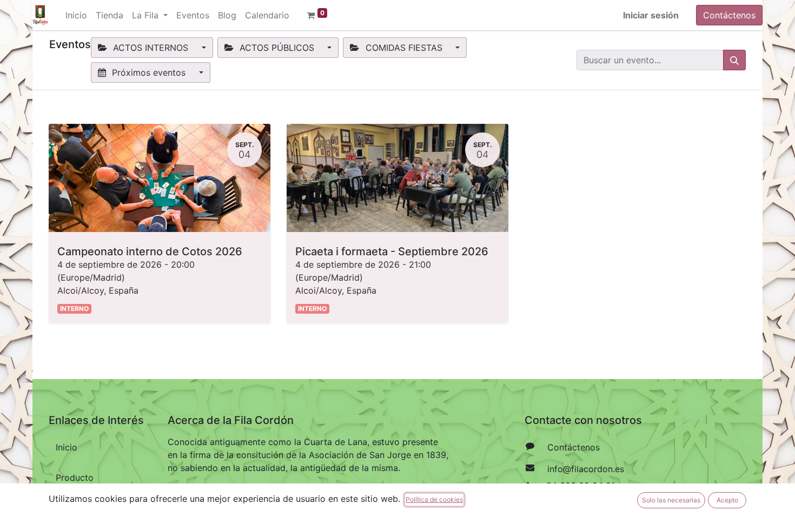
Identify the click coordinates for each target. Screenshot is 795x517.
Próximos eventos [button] (148, 72)
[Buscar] (734, 60)
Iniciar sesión (651, 15)
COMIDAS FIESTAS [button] (404, 47)
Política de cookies (434, 499)
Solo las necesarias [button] (671, 500)
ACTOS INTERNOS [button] (150, 47)
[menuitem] (76, 15)
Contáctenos (729, 15)
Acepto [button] (727, 500)
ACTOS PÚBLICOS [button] (277, 47)
